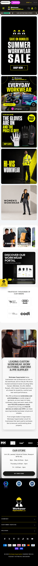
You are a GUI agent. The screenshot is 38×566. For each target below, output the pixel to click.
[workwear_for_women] (19, 202)
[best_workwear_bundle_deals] (19, 45)
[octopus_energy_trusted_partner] (19, 93)
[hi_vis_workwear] (19, 166)
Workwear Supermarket (15, 554)
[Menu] (3, 8)
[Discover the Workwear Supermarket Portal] (19, 268)
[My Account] (32, 8)
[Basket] (35, 8)
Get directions (19, 473)
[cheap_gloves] (19, 130)
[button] (28, 8)
